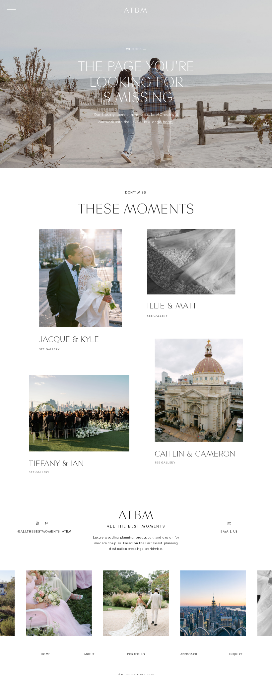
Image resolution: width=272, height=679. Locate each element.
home (168, 122)
